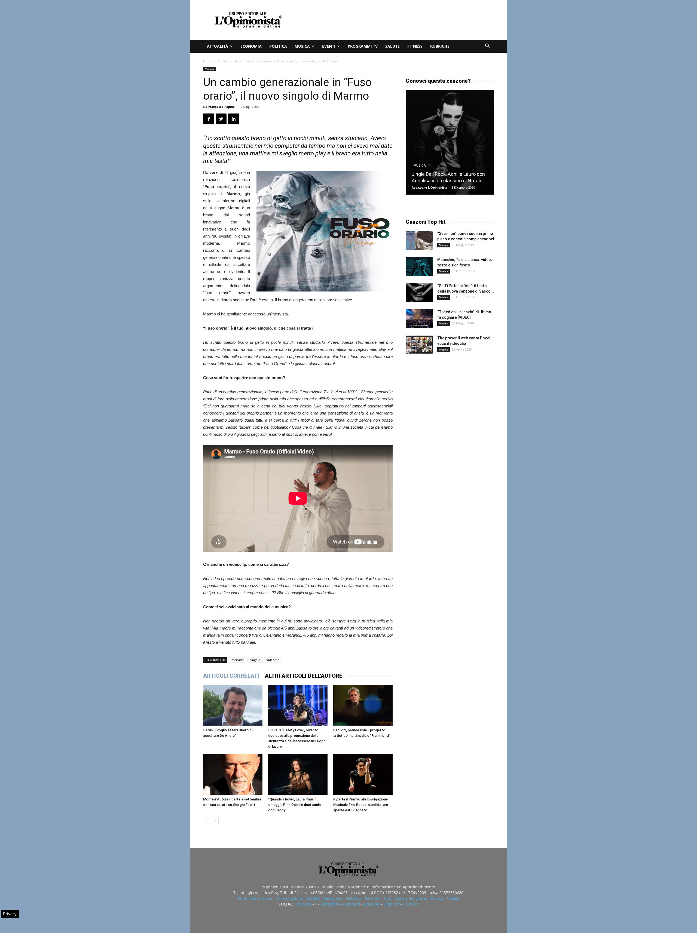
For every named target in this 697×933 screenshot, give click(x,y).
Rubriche (440, 46)
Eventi (328, 46)
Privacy (437, 898)
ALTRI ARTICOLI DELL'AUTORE (304, 676)
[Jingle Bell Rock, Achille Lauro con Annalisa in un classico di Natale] (450, 142)
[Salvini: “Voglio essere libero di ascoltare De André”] (232, 705)
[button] (487, 46)
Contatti (312, 898)
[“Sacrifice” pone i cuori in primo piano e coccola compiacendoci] (419, 240)
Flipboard (351, 904)
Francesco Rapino (221, 107)
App (387, 898)
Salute (392, 46)
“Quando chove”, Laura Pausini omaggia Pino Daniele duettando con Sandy (294, 804)
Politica (278, 46)
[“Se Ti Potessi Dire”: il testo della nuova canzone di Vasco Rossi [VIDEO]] (419, 292)
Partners (372, 898)
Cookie (453, 898)
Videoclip (272, 660)
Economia (251, 46)
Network (353, 898)
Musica (302, 46)
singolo (255, 660)
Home (207, 61)
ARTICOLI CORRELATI (231, 676)
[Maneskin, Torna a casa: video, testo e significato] (419, 266)
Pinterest (391, 904)
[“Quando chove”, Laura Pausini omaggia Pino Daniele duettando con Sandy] (298, 774)
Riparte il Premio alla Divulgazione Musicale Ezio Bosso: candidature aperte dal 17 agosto (360, 804)
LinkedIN (372, 904)
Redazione (333, 898)
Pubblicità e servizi (255, 898)
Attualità (217, 46)
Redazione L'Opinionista (430, 187)
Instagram (330, 904)
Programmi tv (363, 46)
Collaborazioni (289, 898)
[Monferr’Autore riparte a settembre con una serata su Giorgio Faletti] (232, 774)
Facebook (303, 904)
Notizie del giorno (411, 898)
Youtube (410, 904)
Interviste (237, 660)
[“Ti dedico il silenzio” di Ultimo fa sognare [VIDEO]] (419, 318)
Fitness (415, 46)
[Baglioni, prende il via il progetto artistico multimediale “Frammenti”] (363, 705)
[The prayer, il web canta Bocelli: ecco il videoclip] (419, 344)
